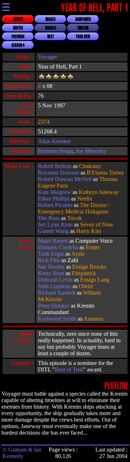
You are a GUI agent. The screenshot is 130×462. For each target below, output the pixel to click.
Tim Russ (49, 218)
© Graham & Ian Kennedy (22, 452)
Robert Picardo (55, 205)
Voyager (47, 57)
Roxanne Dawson (58, 173)
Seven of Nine (96, 224)
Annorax (93, 319)
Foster (93, 247)
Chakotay (90, 166)
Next (50, 37)
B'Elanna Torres (105, 173)
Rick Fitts (49, 260)
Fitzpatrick (84, 273)
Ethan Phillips (54, 198)
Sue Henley (51, 267)
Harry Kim (88, 231)
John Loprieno (54, 286)
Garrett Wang (53, 231)
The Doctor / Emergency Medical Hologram (73, 208)
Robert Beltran (55, 166)
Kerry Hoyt (51, 273)
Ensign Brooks (89, 267)
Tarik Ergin (51, 254)
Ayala (77, 254)
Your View (83, 37)
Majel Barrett (53, 241)
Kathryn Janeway (99, 192)
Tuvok (74, 218)
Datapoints (83, 19)
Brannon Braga (55, 151)
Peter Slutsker (53, 306)
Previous (18, 37)
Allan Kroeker (54, 141)
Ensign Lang (94, 280)
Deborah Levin (55, 280)
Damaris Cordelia (58, 247)
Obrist (86, 286)
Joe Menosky (91, 151)
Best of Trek (69, 369)
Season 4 (18, 45)
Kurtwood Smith (57, 319)
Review (18, 19)
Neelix (84, 198)
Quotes (18, 28)
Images (51, 19)
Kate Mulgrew (54, 192)
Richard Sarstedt (56, 293)
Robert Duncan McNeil (65, 179)
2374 (43, 122)
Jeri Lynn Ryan (55, 224)
